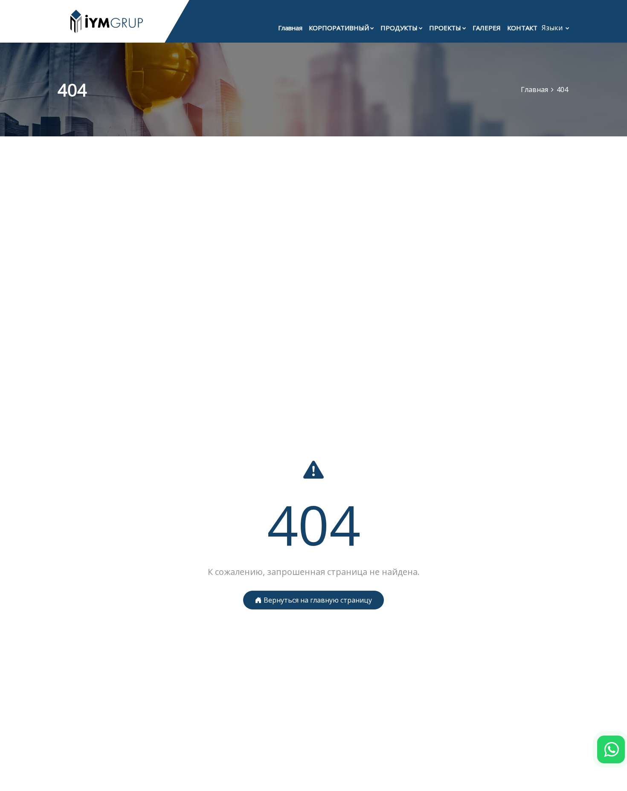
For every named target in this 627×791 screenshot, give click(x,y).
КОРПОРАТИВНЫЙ (339, 27)
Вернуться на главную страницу (317, 600)
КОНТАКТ (522, 27)
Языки (553, 27)
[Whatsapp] (611, 749)
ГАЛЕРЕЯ (487, 27)
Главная (290, 27)
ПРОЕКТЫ (445, 27)
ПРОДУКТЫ (399, 27)
